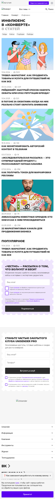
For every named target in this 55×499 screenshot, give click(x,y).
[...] (51, 3)
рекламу (25, 386)
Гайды (4, 34)
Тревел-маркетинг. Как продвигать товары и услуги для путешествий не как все (26, 78)
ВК (4, 466)
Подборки (20, 34)
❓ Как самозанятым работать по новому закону (26, 475)
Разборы (30, 34)
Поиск (50, 9)
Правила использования (36, 299)
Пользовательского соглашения (31, 377)
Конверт (15, 15)
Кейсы (11, 34)
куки (17, 483)
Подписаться (27, 309)
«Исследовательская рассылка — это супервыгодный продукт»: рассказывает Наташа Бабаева (26, 160)
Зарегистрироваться (38, 3)
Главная (5, 15)
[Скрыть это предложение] (50, 476)
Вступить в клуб (27, 371)
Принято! (27, 494)
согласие (16, 287)
